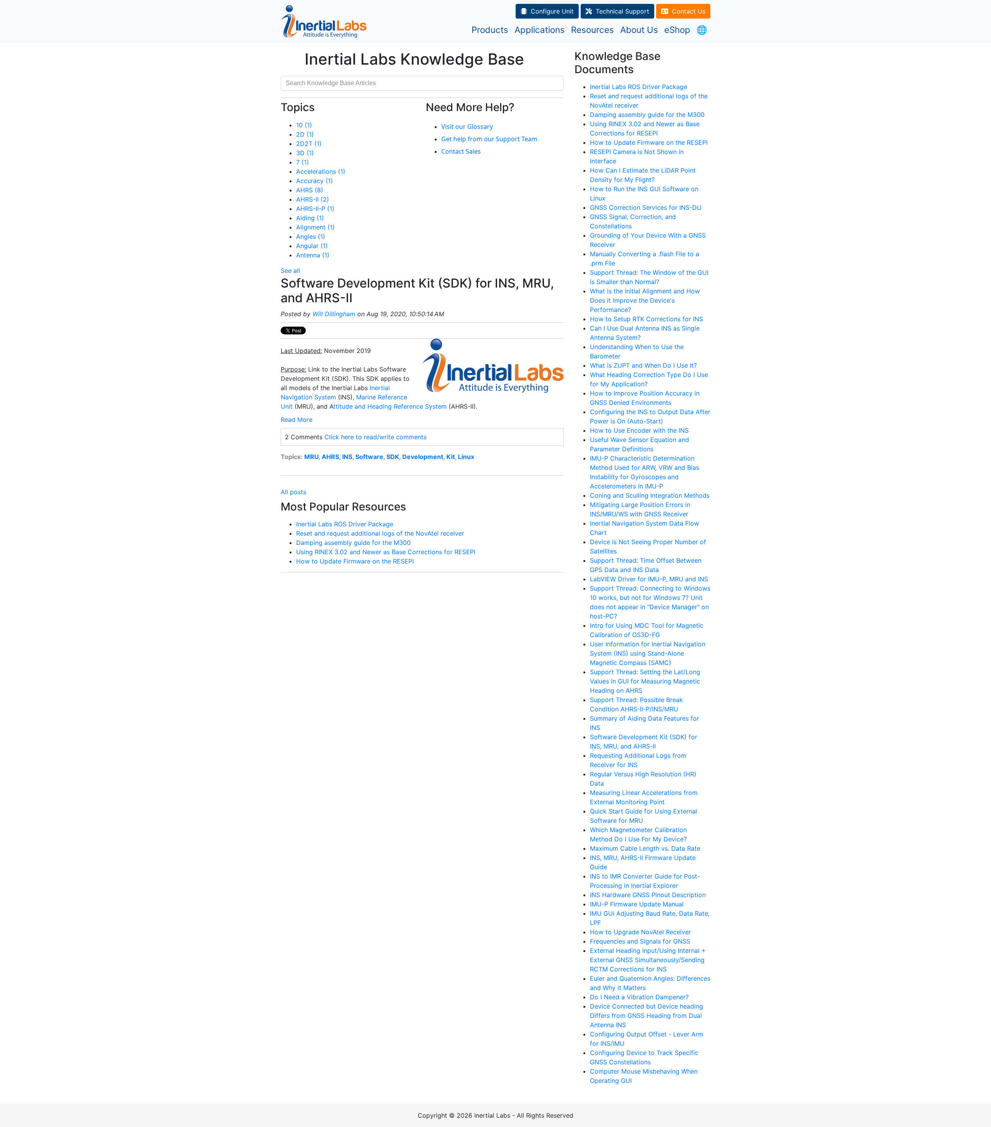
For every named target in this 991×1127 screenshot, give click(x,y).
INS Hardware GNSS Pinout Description (648, 895)
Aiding (310, 218)
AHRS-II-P (315, 208)
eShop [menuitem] (677, 29)
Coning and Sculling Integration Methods (650, 495)
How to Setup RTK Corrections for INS (646, 319)
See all (290, 270)
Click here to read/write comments (375, 437)
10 (304, 125)
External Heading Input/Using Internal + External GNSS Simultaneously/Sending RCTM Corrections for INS (648, 960)
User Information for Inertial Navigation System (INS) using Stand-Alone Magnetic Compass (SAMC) (647, 653)
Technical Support (622, 11)
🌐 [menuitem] (701, 29)
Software (369, 457)
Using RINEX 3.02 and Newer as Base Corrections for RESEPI (385, 552)
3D (305, 153)
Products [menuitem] (489, 29)
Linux (466, 457)
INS (347, 457)
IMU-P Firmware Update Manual (637, 904)
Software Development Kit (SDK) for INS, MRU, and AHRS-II (417, 290)
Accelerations (320, 171)
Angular (312, 246)
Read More (296, 419)
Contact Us (688, 11)
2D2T (309, 143)
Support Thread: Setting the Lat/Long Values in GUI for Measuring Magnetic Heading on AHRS (645, 681)
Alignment (315, 227)
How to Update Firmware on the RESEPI (355, 561)
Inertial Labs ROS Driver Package (344, 524)
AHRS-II (312, 199)
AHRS (309, 190)
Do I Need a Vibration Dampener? (639, 997)
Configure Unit (552, 11)
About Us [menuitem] (639, 29)
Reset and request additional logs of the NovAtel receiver (380, 533)
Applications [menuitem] (539, 29)
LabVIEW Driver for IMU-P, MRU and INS (649, 579)
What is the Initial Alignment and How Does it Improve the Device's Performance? (645, 300)
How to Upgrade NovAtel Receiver (640, 932)
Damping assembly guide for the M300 (353, 542)
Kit (450, 457)
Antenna (312, 255)
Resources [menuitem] (592, 29)
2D (305, 134)
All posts (293, 492)
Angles (310, 236)
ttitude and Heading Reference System (390, 406)
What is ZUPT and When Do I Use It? (643, 365)
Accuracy (314, 181)
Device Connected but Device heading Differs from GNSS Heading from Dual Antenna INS (646, 1015)
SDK (392, 457)
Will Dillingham (333, 314)
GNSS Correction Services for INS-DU (645, 207)
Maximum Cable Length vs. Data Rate (645, 848)
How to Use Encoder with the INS (639, 430)
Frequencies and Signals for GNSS (640, 941)
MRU (311, 457)
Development (422, 457)
